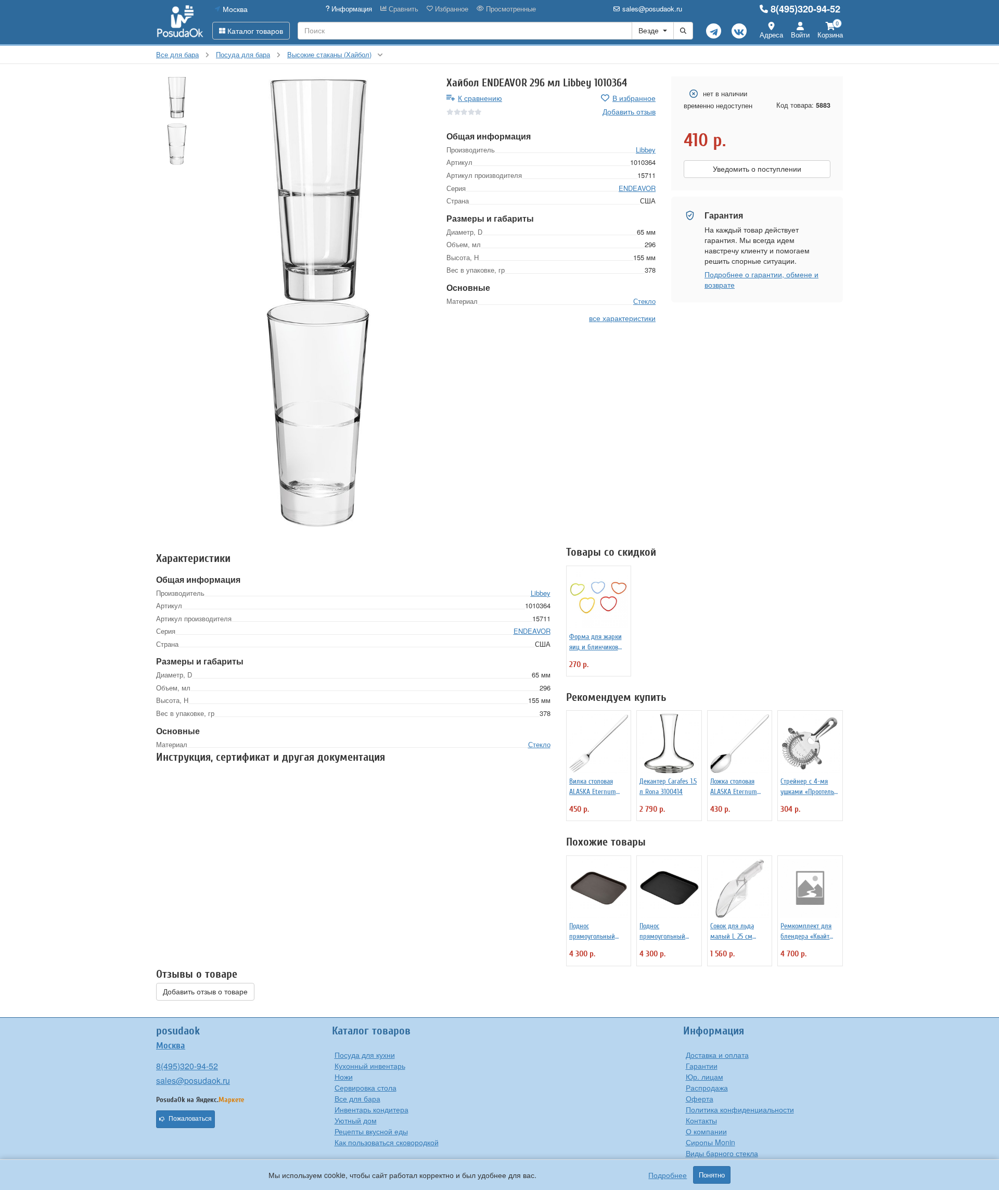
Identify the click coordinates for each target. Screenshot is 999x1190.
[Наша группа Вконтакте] (739, 31)
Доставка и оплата (717, 1055)
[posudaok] (180, 22)
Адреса (771, 35)
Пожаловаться (190, 1118)
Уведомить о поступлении (757, 169)
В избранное (634, 98)
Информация (350, 9)
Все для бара (357, 1098)
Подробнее (667, 1175)
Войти (800, 35)
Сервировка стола (365, 1087)
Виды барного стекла (722, 1153)
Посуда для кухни (365, 1055)
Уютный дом (356, 1120)
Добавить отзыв (629, 111)
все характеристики (622, 318)
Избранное (450, 9)
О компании (706, 1131)
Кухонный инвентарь (370, 1065)
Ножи (344, 1076)
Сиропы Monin (710, 1142)
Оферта (699, 1098)
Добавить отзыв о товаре (205, 992)
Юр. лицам (704, 1076)
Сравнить (402, 9)
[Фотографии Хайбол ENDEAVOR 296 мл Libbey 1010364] (318, 189)
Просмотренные (510, 9)
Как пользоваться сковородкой (387, 1142)
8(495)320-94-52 (805, 9)
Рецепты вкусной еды (371, 1131)
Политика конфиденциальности (740, 1109)
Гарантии (702, 1065)
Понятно (712, 1175)
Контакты (701, 1120)
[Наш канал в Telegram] (713, 31)
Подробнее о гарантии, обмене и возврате (761, 279)
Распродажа (707, 1087)
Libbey (646, 150)
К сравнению (480, 98)
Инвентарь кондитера (371, 1109)
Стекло (644, 301)
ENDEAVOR (637, 188)
